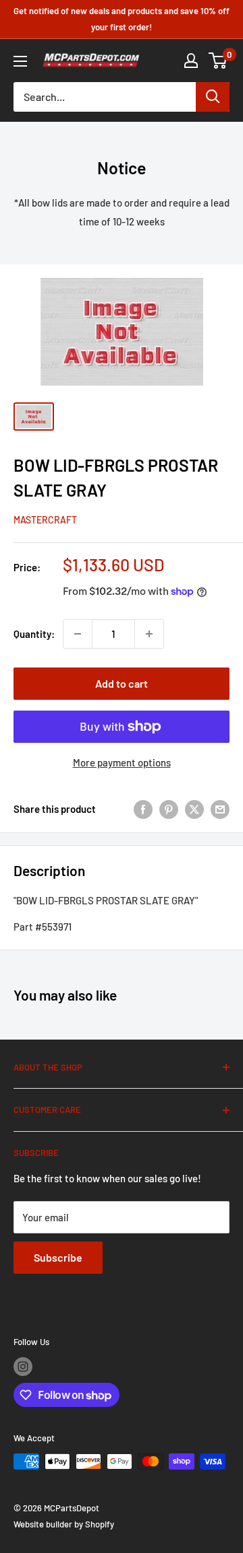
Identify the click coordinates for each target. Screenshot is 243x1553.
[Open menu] (20, 61)
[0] (218, 60)
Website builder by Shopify (64, 1524)
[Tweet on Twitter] (194, 809)
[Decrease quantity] (77, 634)
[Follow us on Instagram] (23, 1366)
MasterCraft (45, 520)
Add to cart (121, 683)
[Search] (213, 97)
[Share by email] (220, 809)
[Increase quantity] (149, 634)
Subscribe (58, 1257)
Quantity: (34, 634)
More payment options (122, 762)
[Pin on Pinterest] (168, 809)
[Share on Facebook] (143, 809)
